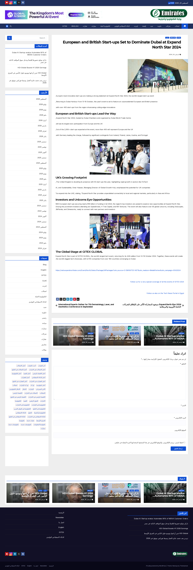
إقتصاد (144, 26)
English (75, 26)
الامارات (42, 401)
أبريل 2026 (42, 120)
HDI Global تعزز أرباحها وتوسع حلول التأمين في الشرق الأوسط (28, 494)
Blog (44, 265)
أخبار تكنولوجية (40, 385)
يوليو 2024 (42, 232)
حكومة (160, 26)
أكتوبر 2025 (42, 152)
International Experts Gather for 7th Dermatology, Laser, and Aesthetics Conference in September (86, 305)
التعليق (183, 364)
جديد (151, 26)
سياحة (44, 323)
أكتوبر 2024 (42, 216)
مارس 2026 (42, 126)
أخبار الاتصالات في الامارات (37, 369)
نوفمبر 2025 (42, 147)
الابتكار (24, 389)
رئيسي (167, 37)
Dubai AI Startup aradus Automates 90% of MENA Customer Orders (169, 339)
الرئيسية (61, 513)
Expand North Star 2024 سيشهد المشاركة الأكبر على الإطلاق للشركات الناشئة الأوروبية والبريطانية (152, 305)
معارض (44, 345)
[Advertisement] (26, 451)
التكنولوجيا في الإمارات (38, 405)
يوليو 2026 (42, 104)
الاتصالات (42, 393)
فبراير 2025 (42, 195)
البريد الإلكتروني (180, 418)
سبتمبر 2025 (41, 158)
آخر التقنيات (41, 365)
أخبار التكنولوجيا (16, 373)
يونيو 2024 (42, 238)
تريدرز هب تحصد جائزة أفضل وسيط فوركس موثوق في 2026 (167, 538)
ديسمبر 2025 (41, 142)
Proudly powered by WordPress (156, 566)
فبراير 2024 (42, 248)
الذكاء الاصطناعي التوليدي (122, 26)
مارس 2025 (42, 190)
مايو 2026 (42, 115)
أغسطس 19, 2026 (177, 499)
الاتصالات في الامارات (31, 393)
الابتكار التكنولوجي (14, 389)
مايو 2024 (42, 243)
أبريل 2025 (42, 184)
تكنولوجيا (21, 420)
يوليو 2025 (42, 168)
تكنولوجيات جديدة (26, 424)
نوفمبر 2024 (42, 211)
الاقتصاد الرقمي (17, 393)
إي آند (32, 385)
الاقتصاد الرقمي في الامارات (36, 397)
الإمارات (31, 389)
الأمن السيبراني (40, 389)
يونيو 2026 (42, 110)
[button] (10, 26)
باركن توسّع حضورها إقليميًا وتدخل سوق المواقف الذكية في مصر (122, 337)
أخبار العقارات (25, 377)
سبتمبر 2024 (41, 222)
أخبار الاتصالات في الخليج (19, 369)
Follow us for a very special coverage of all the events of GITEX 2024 (157, 282)
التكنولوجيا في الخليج (39, 409)
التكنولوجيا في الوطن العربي (22, 409)
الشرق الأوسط (40, 420)
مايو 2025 (43, 179)
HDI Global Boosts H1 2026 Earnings (78, 337)
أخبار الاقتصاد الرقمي (39, 373)
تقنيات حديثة (30, 420)
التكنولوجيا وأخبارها (39, 413)
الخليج (30, 413)
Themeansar (184, 566)
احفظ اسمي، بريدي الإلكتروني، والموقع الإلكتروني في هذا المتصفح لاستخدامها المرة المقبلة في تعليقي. (148, 443)
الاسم (183, 405)
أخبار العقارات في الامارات (37, 381)
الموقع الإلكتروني (180, 430)
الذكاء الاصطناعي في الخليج (17, 416)
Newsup (175, 566)
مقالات (44, 350)
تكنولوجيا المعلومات (39, 424)
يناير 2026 (42, 136)
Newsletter (60, 517)
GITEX (64, 26)
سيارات (94, 26)
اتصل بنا (61, 522)
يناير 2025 (42, 200)
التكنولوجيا (18, 401)
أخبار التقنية (27, 373)
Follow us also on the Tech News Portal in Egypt (165, 293)
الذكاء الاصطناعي (21, 413)
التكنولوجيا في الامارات (22, 405)
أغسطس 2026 (41, 99)
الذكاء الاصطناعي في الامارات (36, 416)
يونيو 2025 (42, 174)
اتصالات (177, 26)
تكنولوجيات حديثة (14, 424)
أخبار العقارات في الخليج (20, 381)
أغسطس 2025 (41, 163)
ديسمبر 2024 (41, 206)
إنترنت (136, 26)
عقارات (85, 26)
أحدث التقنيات (32, 365)
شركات (168, 26)
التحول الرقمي (33, 401)
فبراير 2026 (42, 131)
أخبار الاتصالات (21, 365)
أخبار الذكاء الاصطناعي (38, 377)
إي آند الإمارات (24, 385)
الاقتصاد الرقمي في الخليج (18, 397)
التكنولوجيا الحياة (105, 26)
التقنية (25, 401)
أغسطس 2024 (41, 227)
